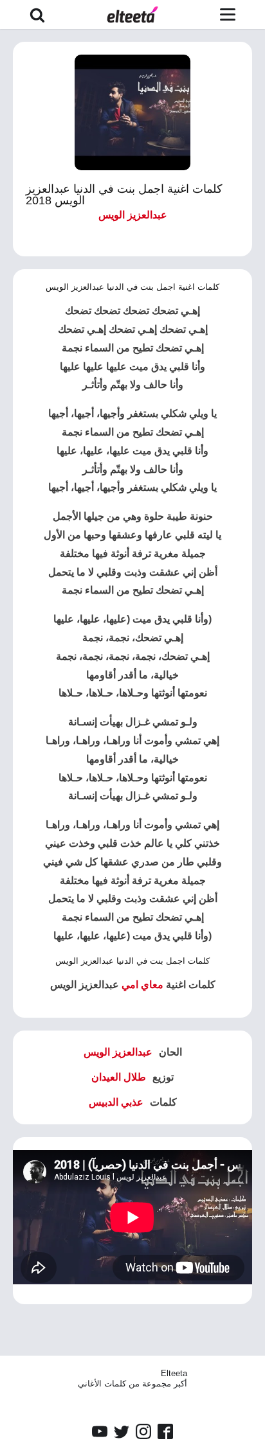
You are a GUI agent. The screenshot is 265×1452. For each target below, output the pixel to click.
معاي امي (142, 984)
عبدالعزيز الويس (132, 214)
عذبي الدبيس (116, 1102)
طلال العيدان (118, 1077)
